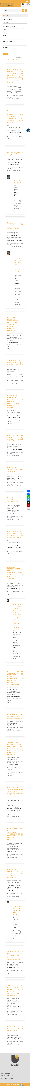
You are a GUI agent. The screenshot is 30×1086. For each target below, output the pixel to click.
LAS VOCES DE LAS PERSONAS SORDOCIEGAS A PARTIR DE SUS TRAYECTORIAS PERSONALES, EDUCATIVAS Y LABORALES (15, 323)
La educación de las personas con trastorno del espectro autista (18, 264)
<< (8, 59)
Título (4, 35)
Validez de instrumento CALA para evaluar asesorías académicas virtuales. (15, 363)
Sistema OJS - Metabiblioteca (12, 1084)
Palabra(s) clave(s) (7, 41)
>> (21, 59)
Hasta (4, 32)
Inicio (4, 15)
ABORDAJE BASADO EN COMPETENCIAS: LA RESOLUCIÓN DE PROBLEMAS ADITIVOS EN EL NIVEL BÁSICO (15, 990)
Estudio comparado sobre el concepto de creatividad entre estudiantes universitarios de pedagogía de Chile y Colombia (15, 116)
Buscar (5, 53)
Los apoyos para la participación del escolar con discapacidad (15, 154)
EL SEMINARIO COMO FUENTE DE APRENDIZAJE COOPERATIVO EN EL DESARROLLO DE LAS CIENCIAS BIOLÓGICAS (15, 833)
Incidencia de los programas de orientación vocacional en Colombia (15, 438)
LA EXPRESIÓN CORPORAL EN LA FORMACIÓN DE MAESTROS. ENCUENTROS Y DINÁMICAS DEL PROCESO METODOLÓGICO (15, 677)
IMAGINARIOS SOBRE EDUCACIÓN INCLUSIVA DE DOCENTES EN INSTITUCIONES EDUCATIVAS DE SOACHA (15, 401)
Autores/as (5, 47)
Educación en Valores (17, 181)
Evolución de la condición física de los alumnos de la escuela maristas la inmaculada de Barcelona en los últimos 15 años (15, 792)
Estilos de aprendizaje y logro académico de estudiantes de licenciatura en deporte (15, 534)
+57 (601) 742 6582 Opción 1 (7, 1078)
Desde (4, 29)
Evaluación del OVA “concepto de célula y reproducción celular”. (15, 499)
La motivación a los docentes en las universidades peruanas (15, 716)
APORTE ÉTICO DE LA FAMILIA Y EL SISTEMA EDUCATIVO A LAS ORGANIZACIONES (15, 955)
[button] (28, 130)
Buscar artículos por (7, 19)
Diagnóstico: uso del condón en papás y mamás (17, 910)
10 (18, 59)
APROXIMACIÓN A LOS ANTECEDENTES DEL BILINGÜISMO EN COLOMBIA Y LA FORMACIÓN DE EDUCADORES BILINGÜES (15, 748)
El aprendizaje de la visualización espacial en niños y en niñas (15, 1028)
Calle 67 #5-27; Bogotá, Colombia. (9, 1075)
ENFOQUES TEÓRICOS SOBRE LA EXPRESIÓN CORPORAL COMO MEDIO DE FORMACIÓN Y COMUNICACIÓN (15, 572)
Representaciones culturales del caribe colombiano (15, 469)
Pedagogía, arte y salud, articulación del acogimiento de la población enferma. (15, 225)
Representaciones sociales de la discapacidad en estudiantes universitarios (15, 873)
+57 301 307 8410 (5, 1081)
